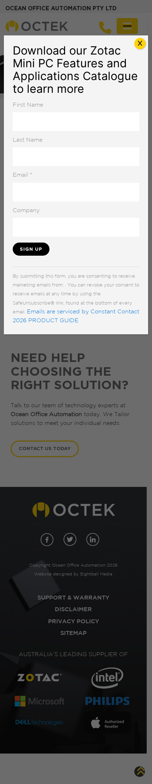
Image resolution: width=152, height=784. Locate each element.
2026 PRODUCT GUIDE (45, 320)
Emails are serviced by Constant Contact (83, 311)
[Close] (140, 43)
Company (26, 210)
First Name (28, 105)
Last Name (27, 140)
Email (22, 175)
